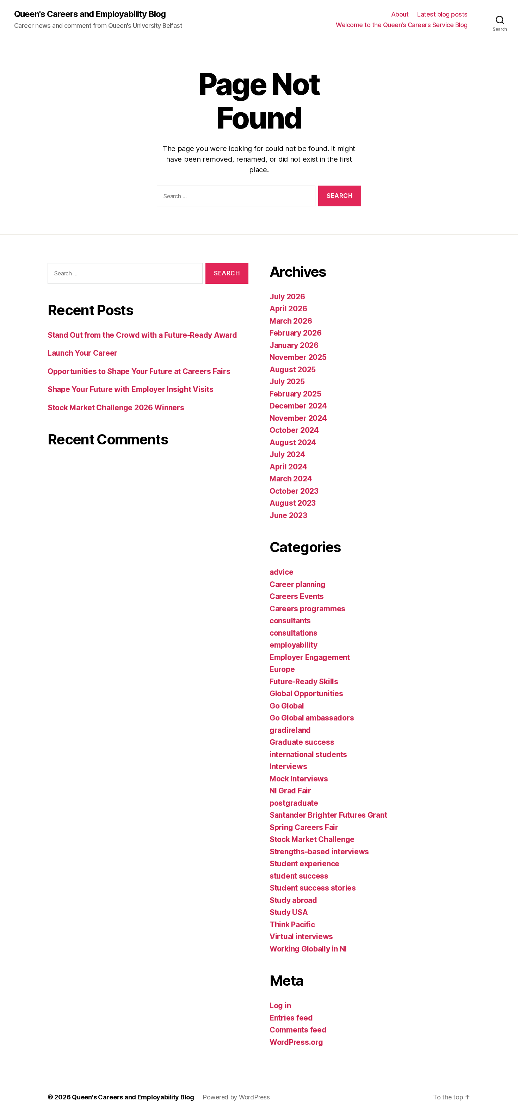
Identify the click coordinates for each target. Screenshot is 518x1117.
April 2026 (288, 308)
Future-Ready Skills (304, 681)
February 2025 (295, 393)
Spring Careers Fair (304, 827)
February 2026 (296, 333)
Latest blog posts (442, 14)
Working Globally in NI (308, 948)
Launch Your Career (82, 353)
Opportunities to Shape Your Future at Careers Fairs (139, 371)
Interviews (288, 766)
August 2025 (293, 369)
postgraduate (294, 803)
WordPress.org (296, 1042)
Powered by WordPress (236, 1097)
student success (299, 876)
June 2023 (288, 515)
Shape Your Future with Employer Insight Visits (131, 389)
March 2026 (291, 321)
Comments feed (298, 1029)
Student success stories (313, 888)
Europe (282, 669)
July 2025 (287, 381)
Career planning (298, 584)
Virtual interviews (301, 936)
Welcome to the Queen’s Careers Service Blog (402, 25)
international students (308, 754)
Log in (280, 1005)
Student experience (304, 863)
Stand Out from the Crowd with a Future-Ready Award (142, 335)
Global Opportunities (306, 693)
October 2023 (294, 491)
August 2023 (293, 503)
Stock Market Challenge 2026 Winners (116, 407)
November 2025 (298, 357)
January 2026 (294, 345)
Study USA (289, 912)
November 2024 (298, 418)
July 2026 (287, 296)
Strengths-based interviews (319, 851)
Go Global (287, 705)
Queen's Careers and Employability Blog (90, 14)
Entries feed (291, 1017)
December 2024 (298, 405)
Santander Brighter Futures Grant (328, 815)
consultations (293, 633)
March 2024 (291, 478)
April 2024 (288, 466)
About (400, 14)
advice (281, 572)
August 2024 (293, 442)
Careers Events (297, 596)
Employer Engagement (310, 657)
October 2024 (294, 430)
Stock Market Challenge (312, 839)
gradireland (290, 730)
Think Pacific (292, 924)
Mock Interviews (299, 778)
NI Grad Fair (290, 790)
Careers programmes (307, 608)
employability (293, 645)
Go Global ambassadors (312, 717)
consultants (290, 620)
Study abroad (293, 900)
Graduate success (302, 742)
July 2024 (287, 454)
